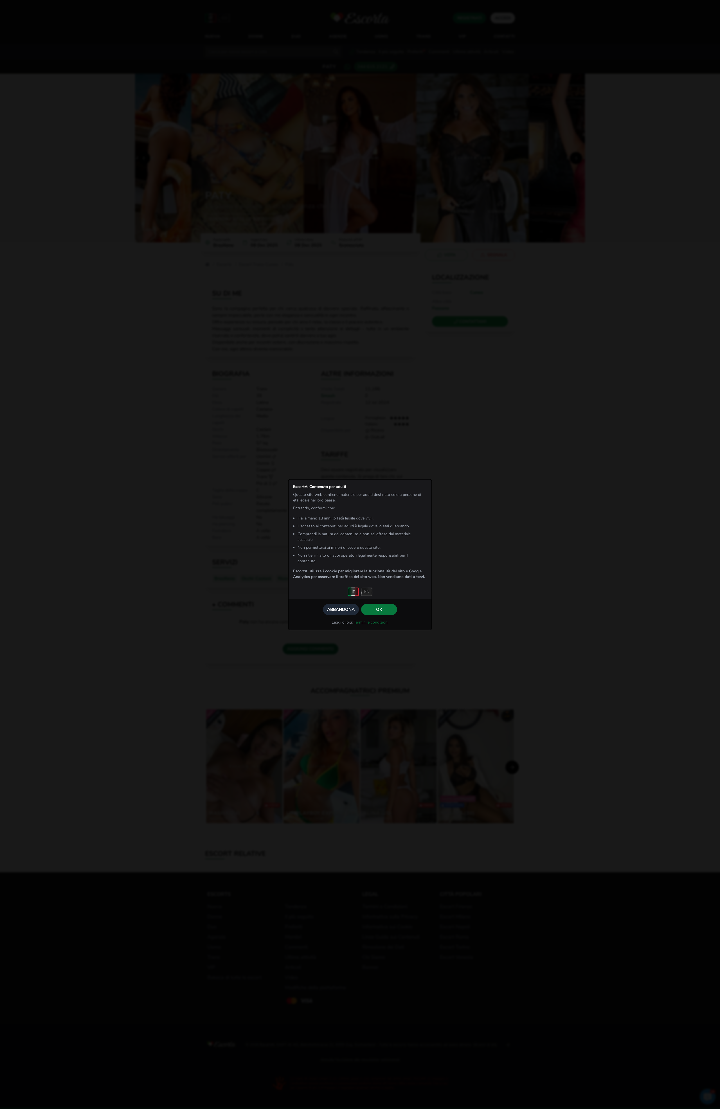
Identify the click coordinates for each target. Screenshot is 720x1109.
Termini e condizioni (371, 622)
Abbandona (341, 609)
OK (379, 609)
